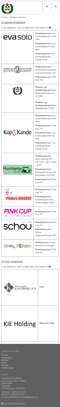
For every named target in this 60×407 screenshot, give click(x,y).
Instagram (20, 403)
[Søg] (55, 6)
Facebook (8, 403)
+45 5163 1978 (19, 392)
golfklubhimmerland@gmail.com (23, 397)
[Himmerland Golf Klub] (7, 8)
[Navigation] (47, 6)
